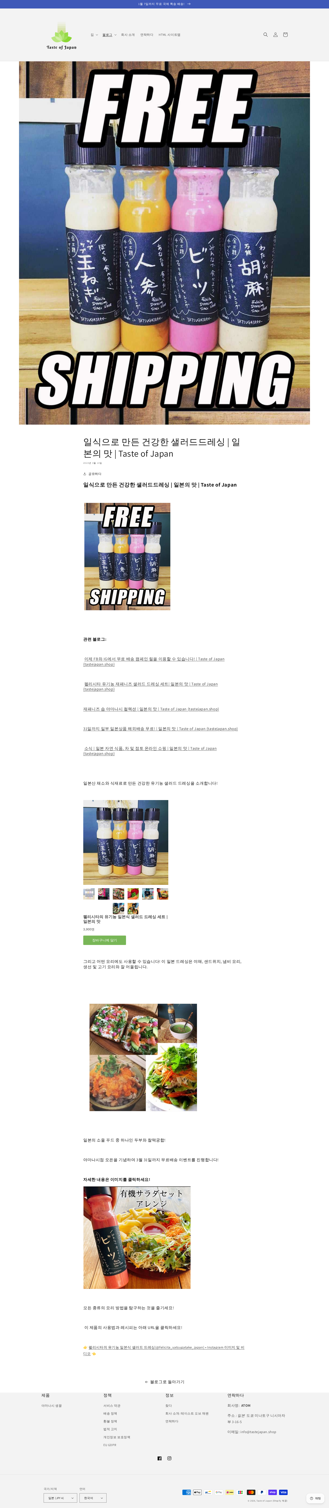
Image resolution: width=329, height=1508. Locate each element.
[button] (94, 34)
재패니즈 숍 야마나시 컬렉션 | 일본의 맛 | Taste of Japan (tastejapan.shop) (151, 709)
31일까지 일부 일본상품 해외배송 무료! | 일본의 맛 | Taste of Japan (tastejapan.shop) (160, 728)
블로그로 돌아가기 (167, 1381)
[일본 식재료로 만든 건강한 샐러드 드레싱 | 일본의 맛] (127, 609)
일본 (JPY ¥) (56, 1498)
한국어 (88, 1498)
